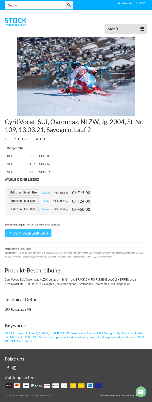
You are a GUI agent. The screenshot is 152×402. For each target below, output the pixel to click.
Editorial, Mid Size (23, 201)
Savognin (52, 256)
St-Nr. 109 (90, 256)
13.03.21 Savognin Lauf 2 (31, 252)
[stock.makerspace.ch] (76, 22)
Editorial (45, 192)
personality (28, 256)
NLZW (8, 256)
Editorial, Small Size (23, 192)
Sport (28, 248)
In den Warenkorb (28, 233)
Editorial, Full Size (23, 209)
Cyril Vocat (109, 252)
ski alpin (61, 256)
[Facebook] (8, 368)
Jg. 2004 (140, 252)
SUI (98, 256)
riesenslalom (40, 256)
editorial (119, 252)
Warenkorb (133, 3)
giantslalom (129, 252)
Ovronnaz (17, 256)
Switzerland (106, 256)
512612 (47, 252)
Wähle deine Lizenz (22, 179)
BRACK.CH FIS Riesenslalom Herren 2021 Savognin (77, 252)
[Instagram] (14, 368)
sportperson (78, 256)
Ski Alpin (20, 248)
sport (68, 256)
